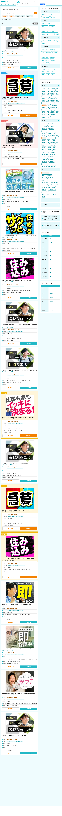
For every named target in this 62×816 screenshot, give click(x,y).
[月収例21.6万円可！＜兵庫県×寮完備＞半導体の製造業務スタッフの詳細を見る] (19, 143)
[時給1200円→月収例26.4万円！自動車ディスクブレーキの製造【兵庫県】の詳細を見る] (19, 189)
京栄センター (44, 14)
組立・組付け (52, 26)
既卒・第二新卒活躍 (46, 52)
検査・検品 (49, 29)
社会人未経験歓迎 (45, 62)
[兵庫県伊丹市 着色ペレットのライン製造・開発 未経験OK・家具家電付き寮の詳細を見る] (19, 690)
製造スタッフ (44, 26)
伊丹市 (13, 4)
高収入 (52, 17)
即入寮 (50, 14)
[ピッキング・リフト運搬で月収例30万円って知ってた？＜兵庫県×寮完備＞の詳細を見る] (19, 556)
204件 (50, 242)
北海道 (48, 74)
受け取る (42, 4)
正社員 (43, 43)
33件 (50, 247)
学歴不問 (52, 57)
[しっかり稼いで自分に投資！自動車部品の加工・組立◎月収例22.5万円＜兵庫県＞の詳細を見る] (19, 323)
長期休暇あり (44, 49)
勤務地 (4, 16)
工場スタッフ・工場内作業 (47, 23)
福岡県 (43, 74)
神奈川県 (43, 69)
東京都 (54, 69)
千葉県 (48, 71)
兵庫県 (9, 4)
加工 (57, 34)
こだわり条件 (29, 16)
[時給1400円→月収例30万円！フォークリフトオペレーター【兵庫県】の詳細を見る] (19, 507)
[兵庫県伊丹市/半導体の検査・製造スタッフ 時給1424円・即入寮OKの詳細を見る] (19, 278)
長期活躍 (53, 60)
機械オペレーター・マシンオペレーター (49, 31)
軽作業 (43, 29)
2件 (50, 251)
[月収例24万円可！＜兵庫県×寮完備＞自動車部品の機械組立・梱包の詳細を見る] (19, 602)
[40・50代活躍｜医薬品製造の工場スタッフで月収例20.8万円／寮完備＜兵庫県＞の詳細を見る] (19, 234)
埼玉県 (53, 71)
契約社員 (49, 40)
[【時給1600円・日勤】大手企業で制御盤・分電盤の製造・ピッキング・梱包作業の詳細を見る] (19, 368)
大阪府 (43, 71)
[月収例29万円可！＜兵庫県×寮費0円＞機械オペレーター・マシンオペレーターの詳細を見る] (19, 415)
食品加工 (55, 29)
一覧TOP (5, 4)
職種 (11, 16)
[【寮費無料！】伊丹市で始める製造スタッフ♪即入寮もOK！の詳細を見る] (19, 48)
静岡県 (53, 74)
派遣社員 (43, 40)
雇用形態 (17, 16)
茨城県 (43, 77)
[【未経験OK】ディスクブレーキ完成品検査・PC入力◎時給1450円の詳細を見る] (19, 94)
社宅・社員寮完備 (45, 60)
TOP (1, 4)
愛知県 (49, 69)
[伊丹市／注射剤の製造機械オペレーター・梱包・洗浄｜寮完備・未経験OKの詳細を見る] (19, 647)
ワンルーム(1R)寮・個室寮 (47, 55)
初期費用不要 (54, 52)
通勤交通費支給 (45, 57)
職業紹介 (55, 40)
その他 (43, 34)
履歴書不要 (51, 49)
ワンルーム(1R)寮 (45, 17)
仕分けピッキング (50, 34)
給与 (22, 16)
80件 (50, 238)
